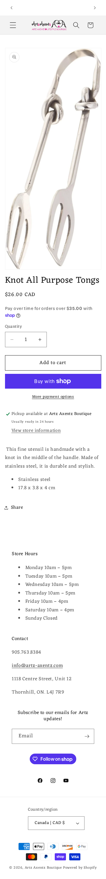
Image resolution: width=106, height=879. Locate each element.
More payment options (53, 397)
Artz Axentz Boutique (43, 868)
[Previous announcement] (11, 7)
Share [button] (17, 507)
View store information (36, 430)
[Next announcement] (94, 7)
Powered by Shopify (80, 868)
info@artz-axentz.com (37, 665)
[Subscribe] (87, 736)
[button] (13, 25)
